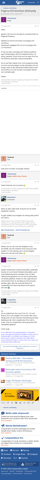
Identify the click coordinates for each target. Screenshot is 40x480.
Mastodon (7, 458)
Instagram (34, 454)
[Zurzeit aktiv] (5, 201)
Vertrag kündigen (6, 473)
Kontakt (11, 471)
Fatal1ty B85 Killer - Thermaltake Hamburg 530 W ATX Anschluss (19, 359)
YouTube (24, 458)
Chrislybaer (9, 383)
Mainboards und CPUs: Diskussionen (24, 383)
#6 (38, 266)
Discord (16, 450)
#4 (38, 205)
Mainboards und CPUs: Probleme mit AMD (21, 363)
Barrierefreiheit (18, 473)
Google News (20, 454)
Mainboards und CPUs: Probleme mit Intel (24, 374)
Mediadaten (19, 471)
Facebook (7, 454)
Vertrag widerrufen (30, 471)
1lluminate (6, 14)
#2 (38, 165)
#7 (38, 307)
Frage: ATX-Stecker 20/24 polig (18, 380)
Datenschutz (28, 473)
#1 (38, 26)
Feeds (6, 450)
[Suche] (38, 3)
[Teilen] (35, 26)
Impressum (4, 471)
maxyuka (8, 374)
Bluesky (26, 450)
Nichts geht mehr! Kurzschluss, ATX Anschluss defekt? (21, 370)
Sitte (7, 363)
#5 (38, 243)
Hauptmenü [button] (3, 2)
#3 (38, 182)
